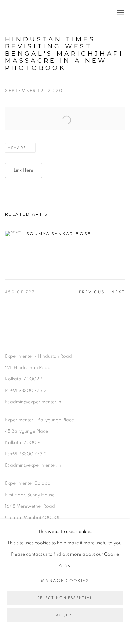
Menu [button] (120, 13)
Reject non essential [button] (65, 598)
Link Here (23, 170)
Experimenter (31, 12)
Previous (92, 292)
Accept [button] (65, 615)
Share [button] (18, 148)
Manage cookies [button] (65, 581)
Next (118, 292)
